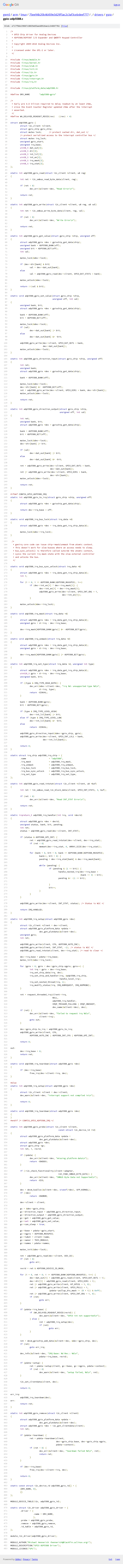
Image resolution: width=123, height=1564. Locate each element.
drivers (98, 14)
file (64, 26)
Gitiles (18, 1559)
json (117, 1559)
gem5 (6, 14)
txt (110, 1559)
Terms (35, 1559)
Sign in (117, 4)
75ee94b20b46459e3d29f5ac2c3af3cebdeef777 (59, 14)
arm (15, 14)
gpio (109, 14)
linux (24, 14)
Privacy (26, 1559)
